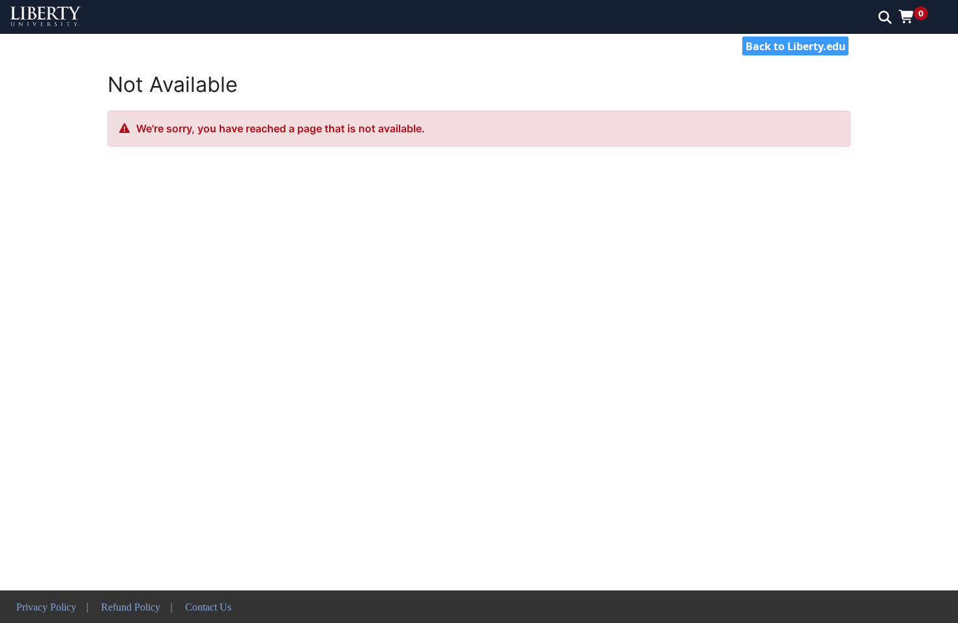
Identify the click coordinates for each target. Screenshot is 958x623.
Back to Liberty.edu (796, 46)
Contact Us (208, 607)
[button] (918, 16)
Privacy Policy (46, 607)
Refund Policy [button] (130, 607)
